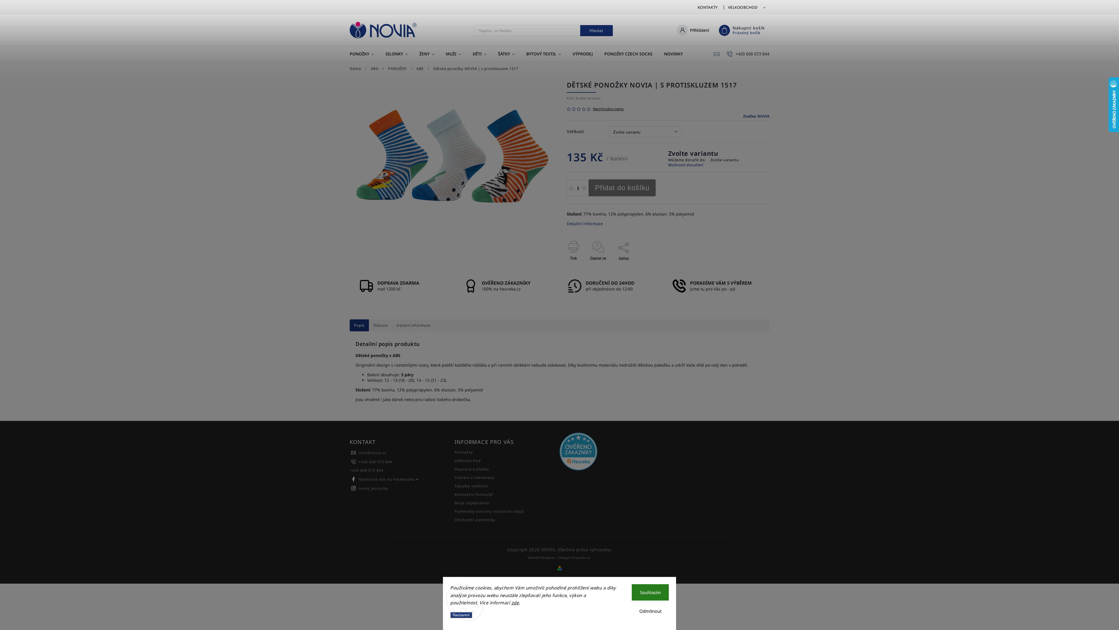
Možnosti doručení (685, 164)
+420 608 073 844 (375, 461)
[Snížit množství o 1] (571, 188)
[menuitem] (365, 54)
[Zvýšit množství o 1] (584, 188)
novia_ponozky (373, 488)
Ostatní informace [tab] (413, 325)
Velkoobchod (743, 7)
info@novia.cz (372, 452)
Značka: (756, 116)
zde (515, 603)
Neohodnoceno (608, 109)
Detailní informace (585, 223)
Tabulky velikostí (471, 486)
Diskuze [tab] (380, 325)
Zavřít (750, 268)
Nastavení (461, 615)
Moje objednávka (472, 503)
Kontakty (708, 7)
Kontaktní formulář (474, 494)
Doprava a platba (472, 469)
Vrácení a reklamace (475, 477)
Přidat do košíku (622, 188)
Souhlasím (650, 592)
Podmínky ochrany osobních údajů (489, 511)
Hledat (596, 30)
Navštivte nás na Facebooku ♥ (388, 479)
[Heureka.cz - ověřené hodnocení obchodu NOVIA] (610, 452)
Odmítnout (650, 611)
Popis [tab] (359, 325)
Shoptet (548, 557)
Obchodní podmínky (475, 519)
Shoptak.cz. (581, 557)
